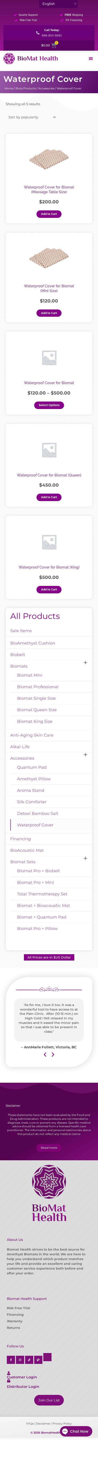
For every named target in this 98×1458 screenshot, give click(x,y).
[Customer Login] (8, 1373)
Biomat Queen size (37, 709)
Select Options (49, 405)
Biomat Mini (29, 675)
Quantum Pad (31, 767)
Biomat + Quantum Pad (41, 917)
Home (9, 88)
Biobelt (17, 654)
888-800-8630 (52, 35)
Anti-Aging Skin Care (31, 735)
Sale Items (21, 630)
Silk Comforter (31, 801)
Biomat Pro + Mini (35, 882)
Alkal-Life (20, 746)
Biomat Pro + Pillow (37, 928)
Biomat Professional (38, 686)
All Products (35, 616)
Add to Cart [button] (49, 214)
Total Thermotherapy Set (42, 894)
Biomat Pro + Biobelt (38, 870)
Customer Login (22, 1377)
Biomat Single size (36, 698)
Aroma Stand (30, 790)
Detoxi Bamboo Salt (37, 813)
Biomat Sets (22, 861)
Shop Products (25, 88)
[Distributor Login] (8, 1380)
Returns (13, 1328)
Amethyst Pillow (34, 778)
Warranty (14, 1321)
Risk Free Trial (18, 1308)
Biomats (19, 666)
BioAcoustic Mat (27, 850)
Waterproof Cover (35, 825)
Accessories (46, 88)
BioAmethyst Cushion (32, 643)
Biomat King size (34, 721)
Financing (20, 838)
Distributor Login (23, 1386)
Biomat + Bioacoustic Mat (43, 905)
